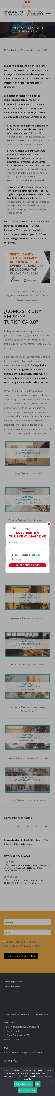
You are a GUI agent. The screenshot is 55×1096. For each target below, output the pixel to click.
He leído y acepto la (26, 557)
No (37, 1084)
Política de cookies (27, 1090)
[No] (51, 1081)
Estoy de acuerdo (24, 1084)
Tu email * (13, 542)
